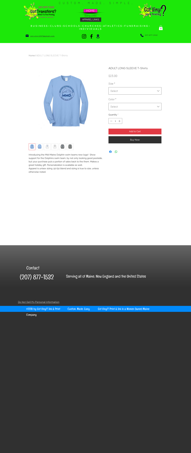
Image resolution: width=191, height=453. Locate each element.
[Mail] (27, 35)
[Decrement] (111, 121)
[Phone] (141, 35)
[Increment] (120, 121)
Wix (89, 328)
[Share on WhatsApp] (116, 152)
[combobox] (134, 91)
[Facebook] (91, 36)
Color (112, 99)
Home (32, 55)
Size (111, 83)
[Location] (98, 36)
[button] (161, 27)
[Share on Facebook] (110, 152)
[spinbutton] (115, 121)
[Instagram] (84, 36)
